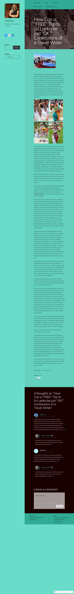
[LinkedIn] (13, 35)
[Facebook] (6, 35)
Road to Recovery (51, 6)
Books (46, 2)
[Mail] (9, 35)
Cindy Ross (9, 21)
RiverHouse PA (38, 6)
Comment (59, 506)
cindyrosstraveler (46, 435)
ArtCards (55, 2)
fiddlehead (43, 414)
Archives (7, 54)
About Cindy (37, 2)
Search (7, 44)
